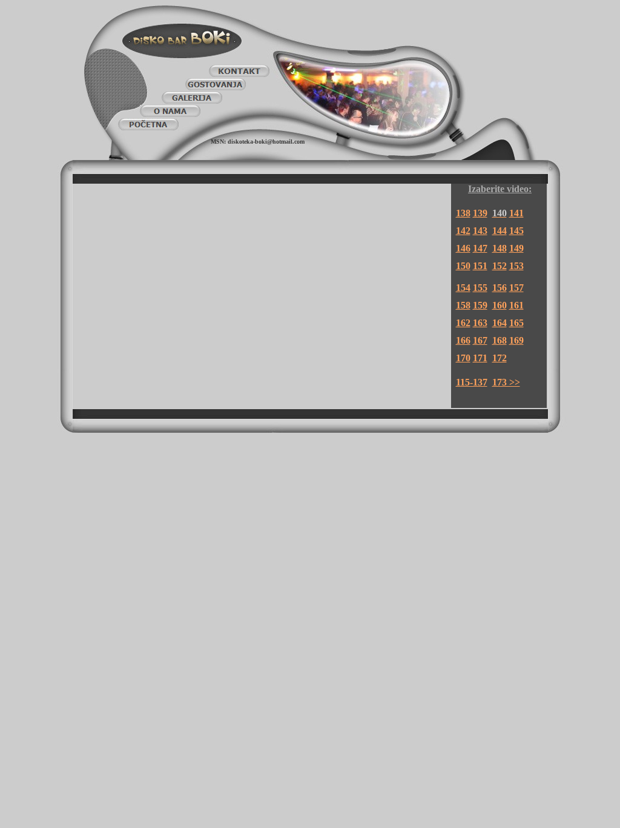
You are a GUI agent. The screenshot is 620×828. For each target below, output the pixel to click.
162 (463, 323)
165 (516, 323)
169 (516, 340)
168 (499, 340)
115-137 (471, 382)
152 (499, 266)
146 (463, 248)
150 (463, 266)
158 (463, 305)
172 (499, 358)
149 (516, 248)
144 (499, 230)
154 (463, 287)
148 (499, 248)
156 (499, 287)
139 (480, 213)
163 (480, 323)
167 (480, 340)
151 (480, 266)
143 (480, 230)
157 (516, 287)
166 (463, 340)
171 (480, 358)
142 (463, 230)
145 (516, 230)
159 (480, 305)
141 (516, 213)
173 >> (506, 382)
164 (499, 323)
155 (480, 287)
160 (499, 305)
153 (516, 266)
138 (463, 213)
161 (516, 305)
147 (480, 248)
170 (463, 358)
